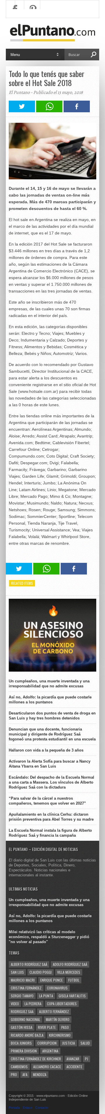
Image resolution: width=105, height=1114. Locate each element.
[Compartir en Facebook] (77, 110)
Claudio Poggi (40, 972)
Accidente (74, 1066)
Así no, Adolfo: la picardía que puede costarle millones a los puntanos (50, 699)
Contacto (41, 1107)
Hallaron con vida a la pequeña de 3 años (46, 750)
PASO (65, 1027)
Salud (85, 1043)
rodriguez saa (22, 1011)
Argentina (50, 1050)
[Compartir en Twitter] (22, 110)
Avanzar (72, 1058)
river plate (47, 1027)
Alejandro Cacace (47, 1066)
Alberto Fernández (54, 1011)
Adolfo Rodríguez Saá (70, 964)
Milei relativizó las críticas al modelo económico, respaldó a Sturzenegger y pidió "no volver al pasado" (49, 937)
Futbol (73, 980)
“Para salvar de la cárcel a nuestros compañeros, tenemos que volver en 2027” (47, 800)
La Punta (46, 995)
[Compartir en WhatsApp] (49, 110)
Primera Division (24, 1050)
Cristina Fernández (26, 987)
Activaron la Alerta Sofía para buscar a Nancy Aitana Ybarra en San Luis (49, 763)
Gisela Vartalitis (72, 995)
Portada (14, 1107)
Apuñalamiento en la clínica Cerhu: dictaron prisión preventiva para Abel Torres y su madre (51, 817)
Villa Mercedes (68, 972)
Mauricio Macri (23, 980)
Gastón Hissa (21, 1027)
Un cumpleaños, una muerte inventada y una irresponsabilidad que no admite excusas (49, 683)
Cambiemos (19, 1066)
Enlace (27, 1107)
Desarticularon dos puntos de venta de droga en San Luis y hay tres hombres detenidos (52, 715)
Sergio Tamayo (22, 995)
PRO (14, 1074)
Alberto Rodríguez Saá (29, 964)
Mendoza (39, 1074)
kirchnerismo (60, 1035)
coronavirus (57, 987)
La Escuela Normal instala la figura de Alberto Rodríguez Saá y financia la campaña (50, 833)
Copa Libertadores (62, 1003)
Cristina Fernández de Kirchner (36, 1058)
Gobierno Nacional (25, 1019)
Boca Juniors (21, 1043)
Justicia (68, 1043)
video (15, 1003)
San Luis (17, 972)
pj (86, 1058)
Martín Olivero (57, 1019)
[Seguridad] (52, 670)
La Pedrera (32, 1003)
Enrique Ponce (51, 980)
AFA (24, 1074)
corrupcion (47, 1043)
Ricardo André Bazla (27, 1035)
